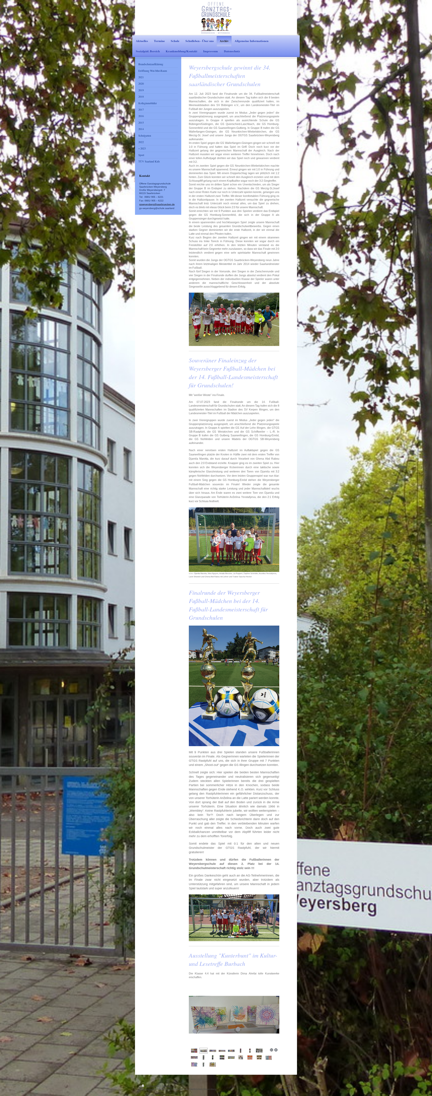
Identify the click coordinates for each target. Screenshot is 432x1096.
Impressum (148, 1089)
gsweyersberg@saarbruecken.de (157, 204)
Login (287, 1086)
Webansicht (284, 1089)
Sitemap (165, 1086)
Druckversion (152, 1086)
